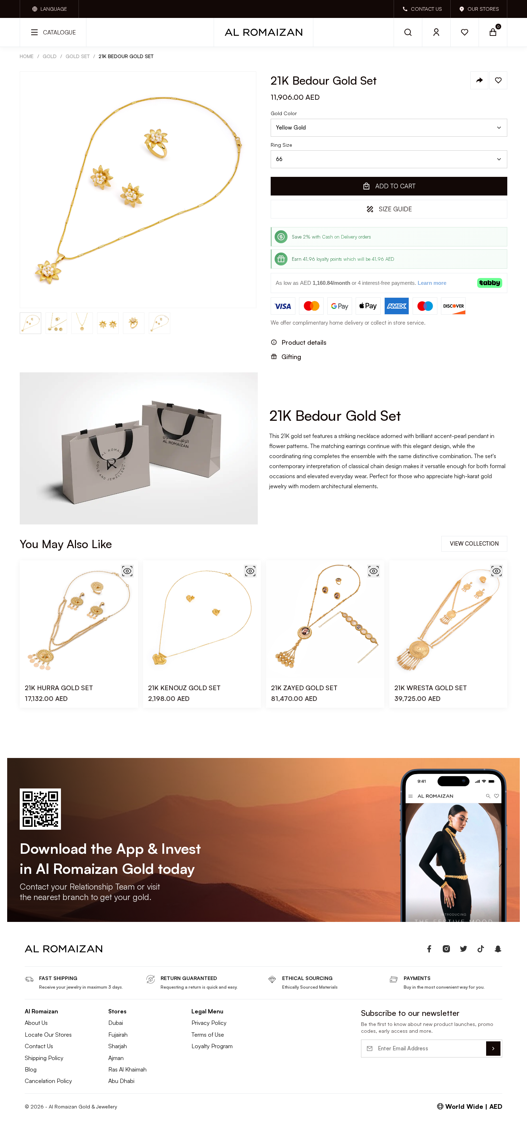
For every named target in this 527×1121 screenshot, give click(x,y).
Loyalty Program (212, 1046)
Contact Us (39, 1046)
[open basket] (493, 32)
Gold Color (284, 113)
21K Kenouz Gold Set (184, 688)
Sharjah (117, 1046)
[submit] (493, 1048)
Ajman (116, 1057)
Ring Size (281, 144)
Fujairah (118, 1034)
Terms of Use (207, 1034)
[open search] (408, 32)
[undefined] (429, 949)
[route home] (63, 949)
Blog (31, 1069)
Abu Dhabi (121, 1080)
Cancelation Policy (48, 1080)
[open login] (436, 32)
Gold (50, 56)
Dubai (115, 1022)
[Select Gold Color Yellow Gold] (389, 128)
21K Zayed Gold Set (304, 688)
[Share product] (479, 80)
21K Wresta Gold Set (430, 688)
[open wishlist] (465, 32)
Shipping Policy (44, 1057)
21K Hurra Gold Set (59, 688)
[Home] (263, 32)
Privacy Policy (209, 1022)
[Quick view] (127, 571)
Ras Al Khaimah (127, 1069)
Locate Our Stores (48, 1034)
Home (27, 56)
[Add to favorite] (498, 80)
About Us (36, 1022)
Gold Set (78, 56)
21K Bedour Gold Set (126, 56)
